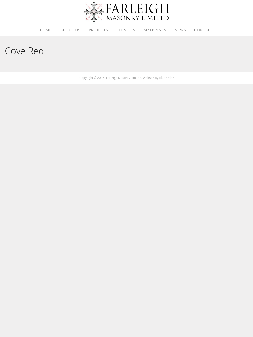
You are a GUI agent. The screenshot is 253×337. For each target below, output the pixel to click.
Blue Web (165, 78)
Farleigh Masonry (126, 12)
